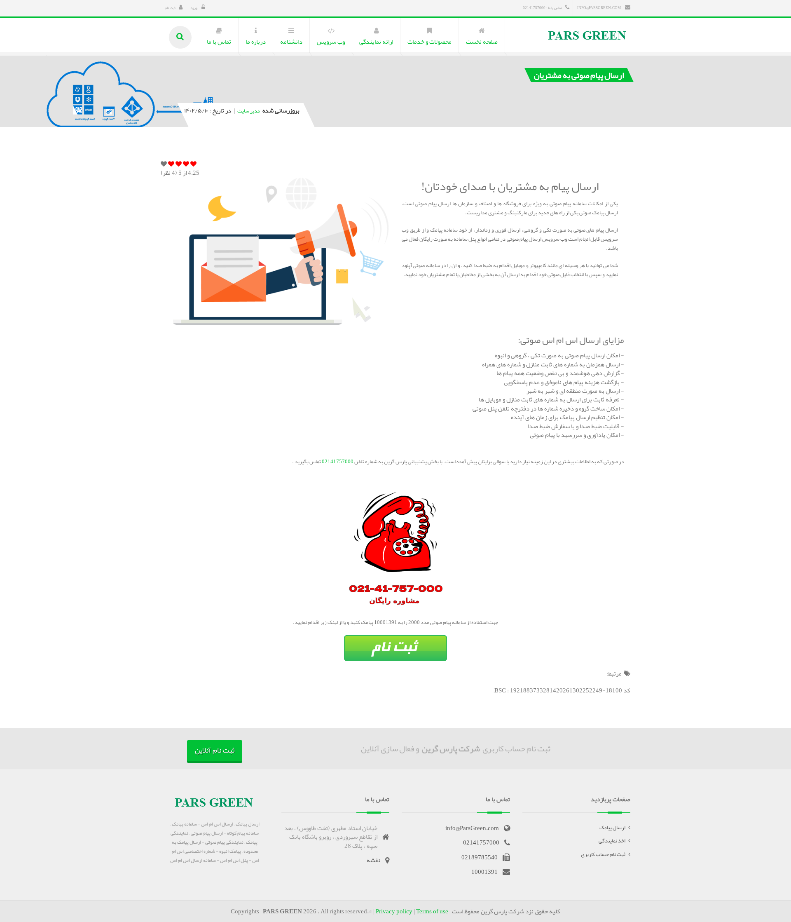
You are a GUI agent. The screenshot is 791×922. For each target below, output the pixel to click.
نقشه (373, 860)
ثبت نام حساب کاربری (603, 854)
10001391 (484, 872)
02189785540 (479, 857)
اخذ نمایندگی (612, 840)
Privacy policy (394, 911)
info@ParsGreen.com (599, 8)
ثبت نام (170, 8)
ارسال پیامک (612, 827)
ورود (194, 8)
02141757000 (337, 461)
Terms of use (432, 911)
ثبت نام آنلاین (214, 750)
